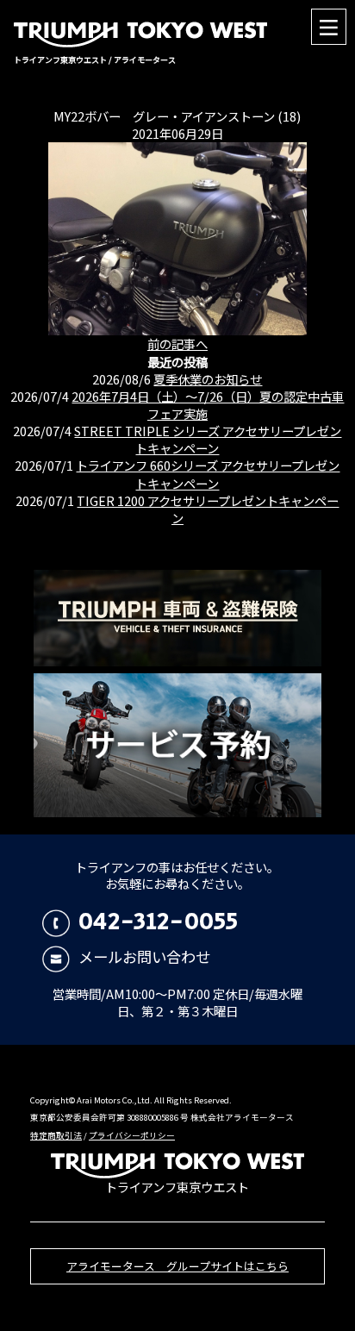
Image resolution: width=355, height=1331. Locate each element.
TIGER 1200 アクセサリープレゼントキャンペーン (208, 509)
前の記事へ (177, 343)
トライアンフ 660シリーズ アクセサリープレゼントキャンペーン (207, 473)
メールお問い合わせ (143, 956)
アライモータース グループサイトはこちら (177, 1266)
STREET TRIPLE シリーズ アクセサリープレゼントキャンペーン (207, 439)
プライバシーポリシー (132, 1135)
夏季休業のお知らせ (207, 379)
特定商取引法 (56, 1135)
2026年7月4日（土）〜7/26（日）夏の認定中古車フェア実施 (208, 404)
